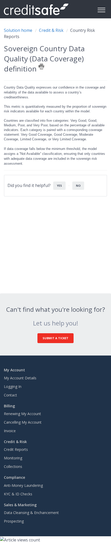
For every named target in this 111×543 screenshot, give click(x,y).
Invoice (10, 430)
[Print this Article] (41, 66)
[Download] (46, 273)
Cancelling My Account (23, 422)
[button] (101, 9)
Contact (10, 395)
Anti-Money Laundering (23, 485)
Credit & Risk (51, 30)
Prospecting (14, 521)
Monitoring (13, 457)
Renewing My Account (22, 413)
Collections (13, 466)
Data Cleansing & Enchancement (31, 512)
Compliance (14, 477)
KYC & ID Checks (18, 493)
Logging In (12, 386)
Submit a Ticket (55, 338)
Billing (9, 405)
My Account (14, 369)
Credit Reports (16, 449)
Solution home (18, 30)
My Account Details (20, 377)
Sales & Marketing (20, 504)
